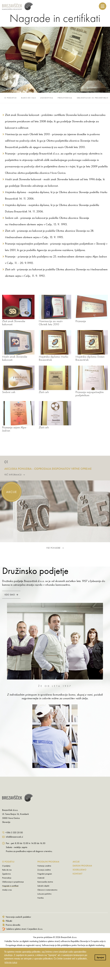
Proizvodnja (65, 98)
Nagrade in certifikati (10, 885)
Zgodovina (46, 98)
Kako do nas (28, 98)
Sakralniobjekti (43, 885)
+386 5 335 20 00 (14, 832)
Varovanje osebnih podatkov (18, 916)
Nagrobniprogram (44, 873)
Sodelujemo (79, 869)
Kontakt (77, 873)
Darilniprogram (82, 865)
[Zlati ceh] (55, 378)
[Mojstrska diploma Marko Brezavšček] (55, 342)
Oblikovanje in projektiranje (13, 881)
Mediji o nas (7, 889)
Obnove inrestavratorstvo (47, 889)
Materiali (40, 877)
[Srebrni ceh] (18, 378)
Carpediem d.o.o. (35, 928)
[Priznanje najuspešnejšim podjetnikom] (91, 378)
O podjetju (10, 98)
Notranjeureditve (44, 865)
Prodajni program (48, 861)
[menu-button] (102, 6)
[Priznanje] (91, 307)
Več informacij (12, 474)
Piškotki (9, 920)
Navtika (40, 897)
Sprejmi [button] (100, 957)
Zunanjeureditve (44, 869)
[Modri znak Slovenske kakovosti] (18, 342)
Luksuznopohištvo (44, 893)
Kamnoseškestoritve (45, 881)
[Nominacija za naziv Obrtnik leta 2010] (55, 307)
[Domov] (28, 6)
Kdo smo (10, 594)
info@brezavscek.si (14, 836)
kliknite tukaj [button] (11, 962)
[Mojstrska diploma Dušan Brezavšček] (91, 342)
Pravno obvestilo (13, 924)
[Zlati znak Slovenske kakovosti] (18, 307)
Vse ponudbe (53, 547)
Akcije (76, 861)
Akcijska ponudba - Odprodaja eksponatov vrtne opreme (48, 469)
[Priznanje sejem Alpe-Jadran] (18, 413)
